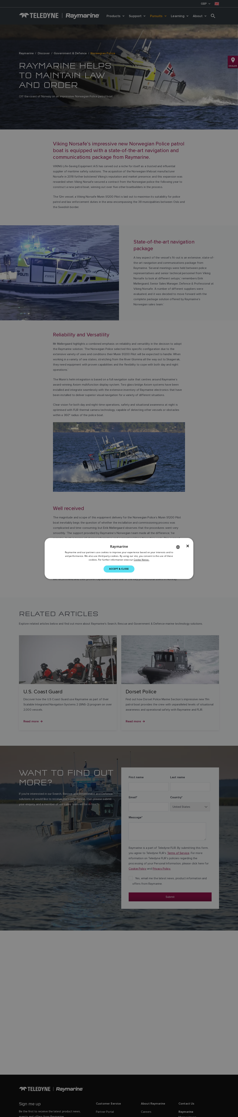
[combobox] (178, 547)
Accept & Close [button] (119, 568)
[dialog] (119, 558)
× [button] (187, 546)
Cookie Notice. (141, 559)
